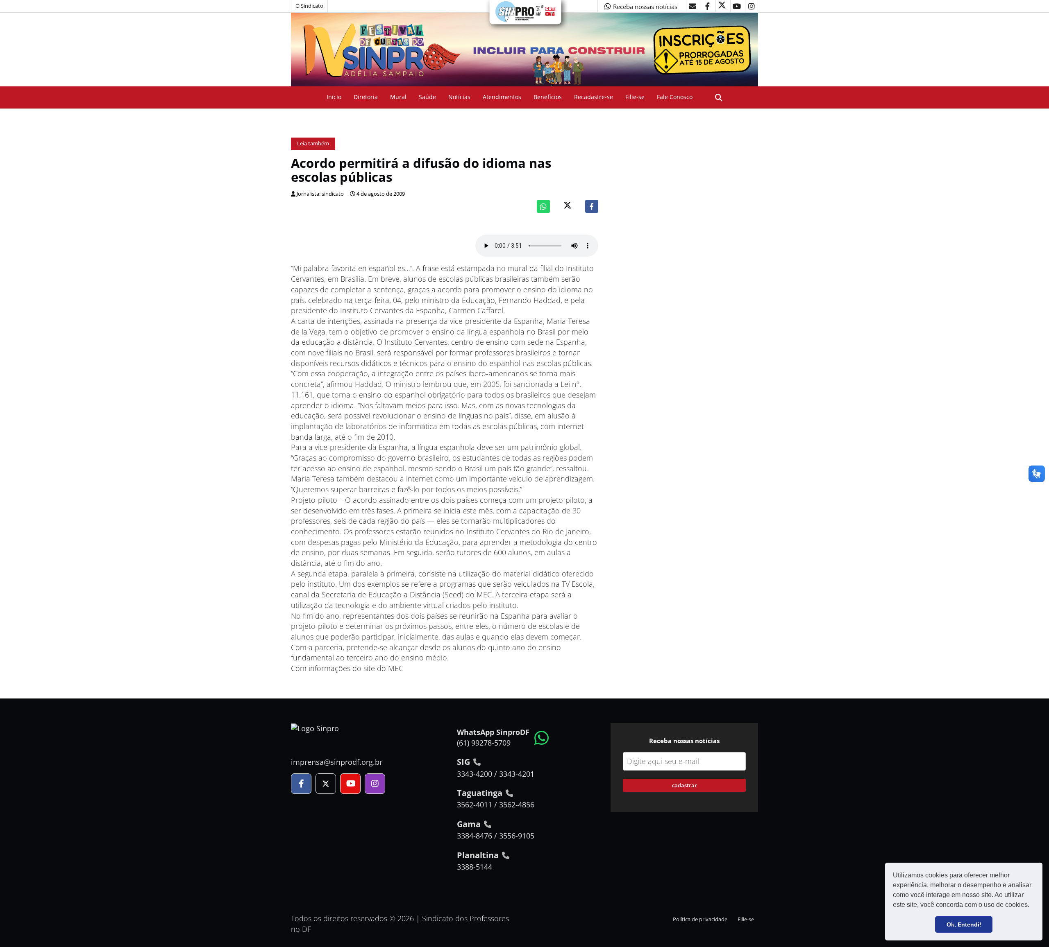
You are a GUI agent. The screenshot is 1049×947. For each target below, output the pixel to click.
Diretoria (366, 97)
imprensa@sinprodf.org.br (336, 762)
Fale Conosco (675, 97)
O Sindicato (309, 5)
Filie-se (635, 97)
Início (334, 97)
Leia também (313, 143)
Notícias (459, 97)
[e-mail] (692, 6)
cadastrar (684, 785)
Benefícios (548, 97)
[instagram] (751, 6)
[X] (722, 6)
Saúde (427, 97)
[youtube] (737, 6)
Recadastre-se (593, 97)
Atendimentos (502, 97)
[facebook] (707, 6)
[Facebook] (591, 206)
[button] (1032, 905)
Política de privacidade (700, 919)
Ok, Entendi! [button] (964, 924)
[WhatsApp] (543, 206)
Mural (398, 97)
